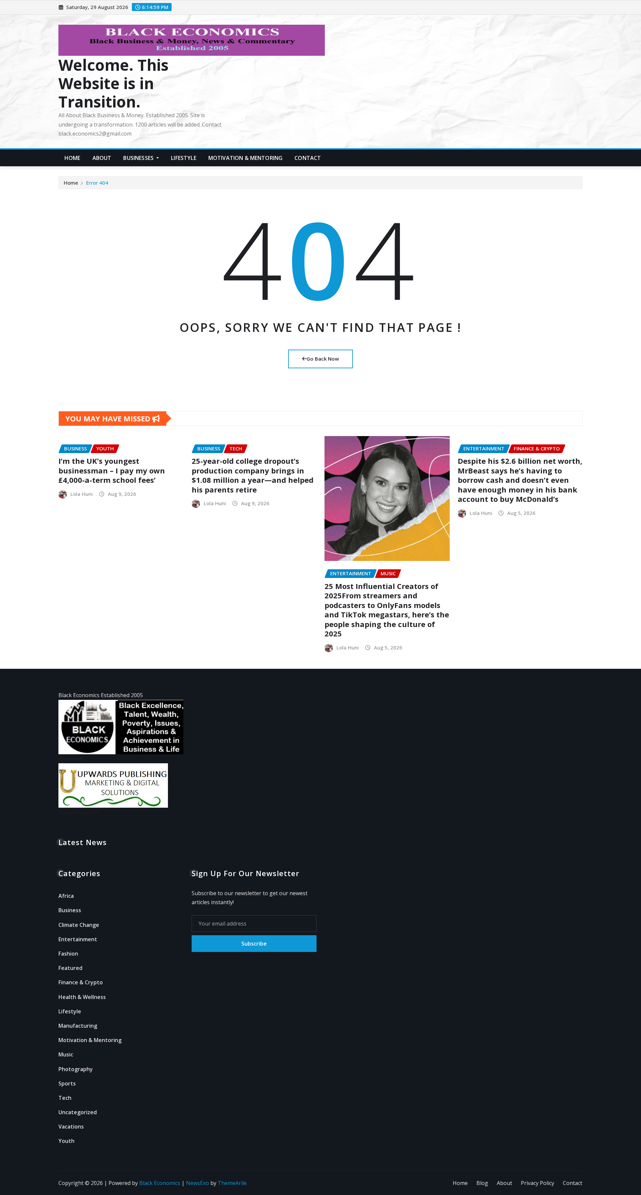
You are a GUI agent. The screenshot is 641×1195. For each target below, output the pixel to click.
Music (65, 1054)
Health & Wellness (82, 997)
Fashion (68, 953)
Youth (66, 1141)
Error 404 (97, 182)
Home (72, 158)
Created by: (72, 758)
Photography (75, 1069)
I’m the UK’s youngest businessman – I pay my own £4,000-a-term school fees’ (111, 470)
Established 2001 (79, 812)
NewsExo (197, 1183)
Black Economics (159, 1183)
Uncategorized (77, 1112)
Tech (64, 1098)
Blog (482, 1183)
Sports (67, 1083)
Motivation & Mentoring (245, 158)
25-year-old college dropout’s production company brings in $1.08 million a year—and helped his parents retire (252, 475)
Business (69, 910)
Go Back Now (322, 358)
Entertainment (77, 939)
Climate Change (78, 925)
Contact (307, 158)
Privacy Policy (537, 1183)
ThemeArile (232, 1183)
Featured (70, 968)
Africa (66, 896)
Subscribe (254, 943)
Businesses (139, 158)
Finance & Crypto (80, 982)
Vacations (71, 1126)
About (102, 158)
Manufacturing (77, 1025)
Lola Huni (81, 493)
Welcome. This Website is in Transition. (113, 83)
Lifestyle (183, 158)
